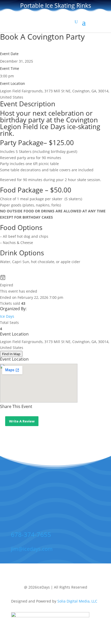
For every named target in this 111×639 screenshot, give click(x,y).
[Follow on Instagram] (70, 502)
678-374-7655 (31, 534)
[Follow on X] (54, 502)
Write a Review (22, 421)
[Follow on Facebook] (38, 502)
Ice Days (7, 316)
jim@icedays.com (32, 548)
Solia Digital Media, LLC (77, 601)
